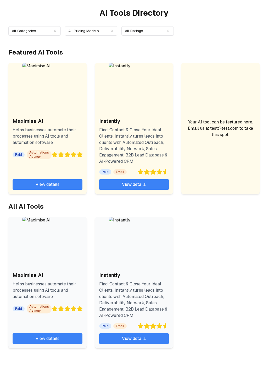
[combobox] (34, 31)
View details (47, 184)
